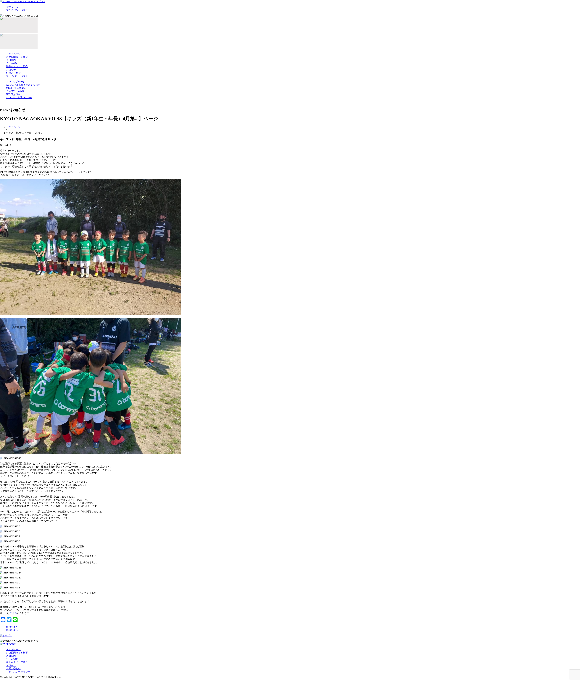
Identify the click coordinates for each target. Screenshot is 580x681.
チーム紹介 (12, 63)
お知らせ (11, 69)
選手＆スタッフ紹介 (17, 66)
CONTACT (19, 97)
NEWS (14, 94)
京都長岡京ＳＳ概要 (17, 57)
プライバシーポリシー (18, 10)
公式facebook (13, 7)
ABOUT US (23, 84)
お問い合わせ (13, 73)
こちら (13, 613)
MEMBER (16, 88)
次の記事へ (12, 630)
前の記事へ (12, 626)
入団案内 (11, 60)
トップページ (13, 53)
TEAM (15, 91)
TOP (15, 81)
